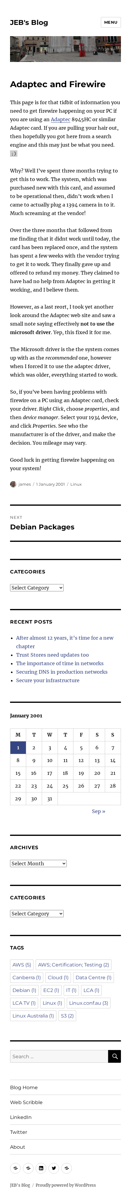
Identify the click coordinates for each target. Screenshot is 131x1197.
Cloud (58, 977)
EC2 (51, 990)
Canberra (26, 977)
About (17, 1147)
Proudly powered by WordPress (66, 1185)
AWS (21, 965)
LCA (91, 990)
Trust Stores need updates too (52, 655)
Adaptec (60, 119)
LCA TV (24, 1003)
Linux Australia (33, 1016)
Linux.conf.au (88, 1003)
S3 (67, 1016)
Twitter (18, 1132)
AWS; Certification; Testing (73, 965)
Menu (111, 22)
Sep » (98, 811)
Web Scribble (26, 1102)
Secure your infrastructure (48, 680)
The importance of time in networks (60, 663)
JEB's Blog (29, 22)
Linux (76, 484)
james (25, 484)
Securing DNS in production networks (62, 672)
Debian (24, 990)
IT (71, 990)
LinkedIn (21, 1117)
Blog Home (24, 1087)
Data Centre (94, 977)
